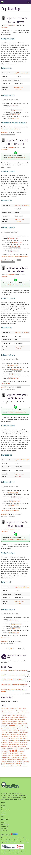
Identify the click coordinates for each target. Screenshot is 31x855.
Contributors (4, 828)
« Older (10, 648)
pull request (5, 842)
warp (3, 766)
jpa (14, 736)
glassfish (13, 728)
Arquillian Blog (11, 8)
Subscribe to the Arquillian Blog (16, 656)
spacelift (14, 757)
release (19, 132)
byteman (19, 715)
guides (24, 730)
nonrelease (11, 740)
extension (13, 726)
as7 (14, 713)
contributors (12, 719)
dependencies (12, 721)
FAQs (2, 816)
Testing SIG (4, 830)
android (16, 711)
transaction (10, 764)
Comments (4, 27)
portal (21, 749)
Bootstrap (12, 795)
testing (4, 762)
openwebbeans (14, 744)
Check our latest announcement (16, 157)
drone (20, 723)
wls (20, 766)
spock (20, 757)
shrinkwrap (6, 757)
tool (24, 762)
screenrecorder (6, 755)
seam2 (16, 755)
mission (4, 740)
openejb (24, 742)
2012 (12, 709)
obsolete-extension (14, 742)
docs (8, 723)
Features (3, 807)
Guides (3, 812)
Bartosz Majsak (15, 129)
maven (17, 738)
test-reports (12, 759)
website (12, 766)
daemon (4, 721)
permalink (4, 132)
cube (23, 719)
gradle (26, 728)
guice (15, 730)
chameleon (5, 717)
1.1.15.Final (17, 89)
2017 (24, 709)
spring (25, 757)
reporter (21, 751)
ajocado (4, 711)
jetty (10, 736)
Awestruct (24, 795)
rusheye (21, 753)
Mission (3, 805)
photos (4, 749)
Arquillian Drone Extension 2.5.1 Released (14, 684)
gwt (3, 732)
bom (13, 715)
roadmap (15, 753)
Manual (3, 814)
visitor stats (25, 842)
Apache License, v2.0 (19, 799)
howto (20, 732)
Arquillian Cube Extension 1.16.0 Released (14, 670)
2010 (3, 709)
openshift (5, 744)
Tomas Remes (11, 25)
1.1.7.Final (18, 221)
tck (6, 759)
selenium (23, 755)
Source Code (4, 826)
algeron (10, 711)
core (19, 719)
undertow (18, 764)
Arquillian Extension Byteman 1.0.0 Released (15, 675)
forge (7, 728)
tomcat (19, 762)
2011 (7, 709)
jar (8, 105)
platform (10, 749)
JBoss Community (14, 851)
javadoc (12, 105)
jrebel (17, 736)
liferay (11, 738)
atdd (17, 713)
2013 (16, 709)
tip (15, 761)
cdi (23, 715)
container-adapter (7, 134)
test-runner (21, 759)
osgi (21, 744)
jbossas (13, 734)
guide (19, 730)
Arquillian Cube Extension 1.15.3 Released (14, 680)
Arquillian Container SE (21, 73)
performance (12, 746)
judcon (22, 736)
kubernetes (5, 738)
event (25, 723)
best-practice (6, 715)
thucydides (10, 761)
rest (9, 753)
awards (26, 713)
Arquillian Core (19, 87)
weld (16, 766)
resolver (4, 753)
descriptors (21, 721)
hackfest (15, 732)
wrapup (24, 766)
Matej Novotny (14, 510)
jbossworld (5, 736)
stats (3, 759)
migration (23, 738)
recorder (5, 751)
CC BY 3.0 (24, 797)
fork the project (12, 840)
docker (4, 723)
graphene (5, 730)
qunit (27, 749)
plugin (16, 748)
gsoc (10, 730)
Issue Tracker (5, 824)
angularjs (23, 711)
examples (5, 726)
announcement (7, 713)
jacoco (25, 732)
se (14, 134)
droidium (14, 723)
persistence (22, 746)
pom (17, 105)
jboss (8, 734)
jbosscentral (21, 734)
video (24, 764)
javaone (4, 734)
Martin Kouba (14, 256)
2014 (20, 709)
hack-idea (8, 732)
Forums (3, 822)
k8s (26, 736)
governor (20, 728)
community (14, 717)
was (7, 766)
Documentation (5, 810)
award (21, 713)
